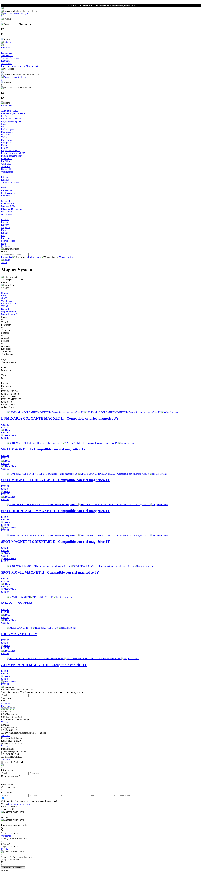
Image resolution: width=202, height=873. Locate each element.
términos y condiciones (19, 804)
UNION (5, 219)
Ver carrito (6, 836)
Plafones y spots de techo (13, 113)
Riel (3, 235)
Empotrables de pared (11, 121)
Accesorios (6, 63)
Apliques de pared (9, 110)
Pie (2, 126)
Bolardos (5, 134)
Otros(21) (5, 293)
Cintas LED (6, 201)
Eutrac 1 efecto (8, 309)
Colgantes (5, 116)
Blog (28, 66)
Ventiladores (7, 55)
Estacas (4, 145)
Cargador (5, 227)
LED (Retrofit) (8, 203)
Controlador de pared (11, 193)
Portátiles (5, 161)
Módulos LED (8, 206)
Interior (4, 177)
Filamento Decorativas (11, 209)
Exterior (5, 179)
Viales (4, 137)
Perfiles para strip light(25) (13, 153)
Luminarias (6, 53)
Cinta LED (6, 164)
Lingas (4, 233)
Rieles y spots (7, 129)
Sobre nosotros (18, 66)
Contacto (35, 66)
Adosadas (5, 166)
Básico (4, 187)
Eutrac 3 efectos (8, 303)
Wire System (7, 301)
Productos (5, 47)
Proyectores (6, 140)
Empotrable (6, 169)
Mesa (3, 124)
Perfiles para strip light (11, 156)
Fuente (4, 230)
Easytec (4, 295)
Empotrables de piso (10, 150)
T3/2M (4, 306)
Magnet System (66, 257)
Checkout (5, 849)
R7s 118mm (6, 211)
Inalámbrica (6, 158)
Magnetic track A (9, 314)
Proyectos (6, 66)
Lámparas (5, 61)
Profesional (6, 190)
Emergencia (6, 142)
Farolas (4, 148)
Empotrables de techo (11, 118)
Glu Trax (5, 298)
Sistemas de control (10, 58)
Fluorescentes (7, 132)
